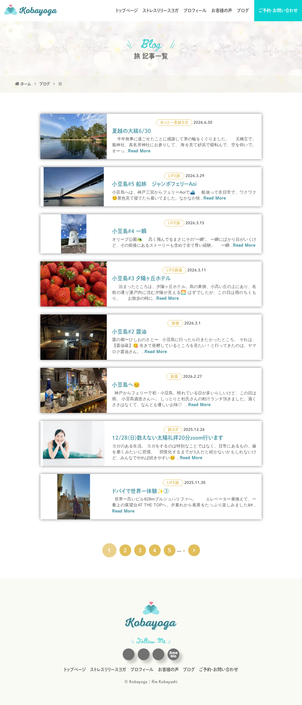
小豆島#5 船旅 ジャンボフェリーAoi (154, 184)
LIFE (172, 176)
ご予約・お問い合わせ (278, 10)
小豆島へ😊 (126, 384)
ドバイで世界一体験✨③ (140, 491)
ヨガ (184, 122)
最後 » (194, 550)
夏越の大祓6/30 (131, 131)
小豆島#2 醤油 (129, 331)
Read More (139, 151)
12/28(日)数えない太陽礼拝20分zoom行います (167, 437)
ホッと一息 (169, 122)
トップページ (127, 10)
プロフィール (195, 10)
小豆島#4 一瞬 (129, 231)
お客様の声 (221, 10)
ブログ (243, 10)
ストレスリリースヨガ (160, 10)
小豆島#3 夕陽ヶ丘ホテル (141, 278)
